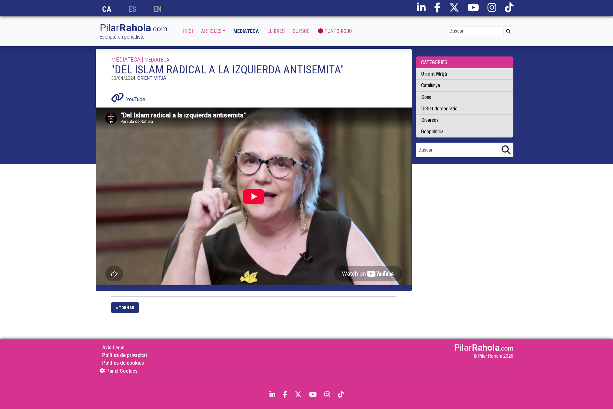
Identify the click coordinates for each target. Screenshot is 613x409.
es (132, 9)
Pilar (134, 31)
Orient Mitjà (151, 78)
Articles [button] (211, 31)
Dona (426, 97)
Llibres (276, 31)
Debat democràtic (439, 109)
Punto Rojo (338, 31)
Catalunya (430, 85)
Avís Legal (113, 347)
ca (106, 9)
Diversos (430, 120)
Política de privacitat (124, 355)
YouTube (135, 99)
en (157, 9)
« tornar (125, 307)
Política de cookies (123, 363)
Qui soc (301, 31)
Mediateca (246, 31)
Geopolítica (432, 132)
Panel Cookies (121, 371)
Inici (188, 31)
